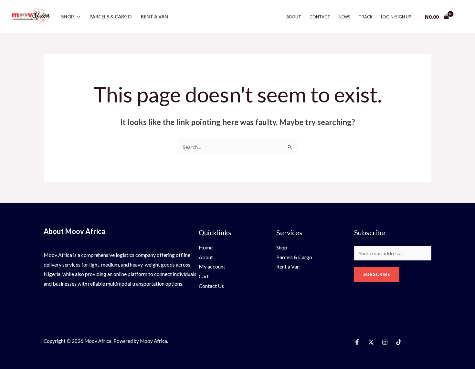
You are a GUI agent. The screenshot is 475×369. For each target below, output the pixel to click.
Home (206, 247)
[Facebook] (357, 342)
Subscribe (376, 274)
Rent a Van (154, 16)
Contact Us (211, 286)
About (293, 16)
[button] (77, 16)
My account (212, 266)
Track (366, 16)
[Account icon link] (461, 17)
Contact (320, 16)
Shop (67, 16)
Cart (204, 276)
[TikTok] (399, 342)
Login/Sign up (396, 16)
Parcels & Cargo (111, 16)
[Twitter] (371, 342)
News (344, 16)
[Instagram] (385, 342)
